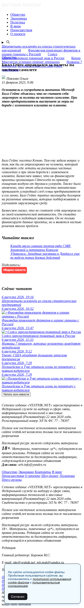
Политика (67, 476)
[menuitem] (46, 15)
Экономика (26, 472)
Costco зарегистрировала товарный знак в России (33, 56)
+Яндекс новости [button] (14, 270)
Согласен (17, 596)
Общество (9, 472)
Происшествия (13, 476)
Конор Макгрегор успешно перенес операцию (41, 60)
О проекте (32, 476)
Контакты (43, 472)
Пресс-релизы (12, 480)
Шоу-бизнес (50, 476)
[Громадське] (42, 5)
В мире (57, 472)
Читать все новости (16, 394)
